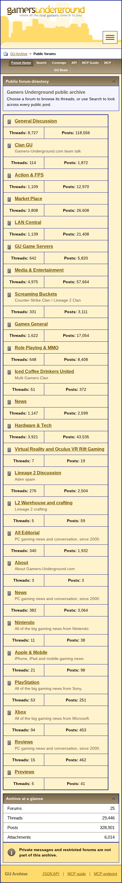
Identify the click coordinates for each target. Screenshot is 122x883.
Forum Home (21, 62)
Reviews (24, 742)
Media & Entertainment (39, 270)
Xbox (20, 712)
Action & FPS (29, 175)
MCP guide (77, 874)
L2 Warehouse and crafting (44, 502)
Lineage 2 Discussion (38, 472)
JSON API (50, 874)
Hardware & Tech (33, 425)
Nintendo (25, 622)
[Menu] (110, 37)
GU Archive (19, 54)
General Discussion (36, 121)
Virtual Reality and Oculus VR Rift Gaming (59, 449)
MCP (107, 62)
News (21, 401)
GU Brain (61, 70)
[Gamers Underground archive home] (47, 25)
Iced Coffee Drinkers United (44, 371)
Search (41, 62)
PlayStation (27, 682)
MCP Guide (90, 62)
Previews (24, 771)
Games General (31, 324)
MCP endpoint (105, 874)
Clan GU (24, 145)
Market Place (28, 198)
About (21, 562)
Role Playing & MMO (36, 347)
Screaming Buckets (36, 294)
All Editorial (27, 532)
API (74, 62)
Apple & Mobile (31, 652)
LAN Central (28, 222)
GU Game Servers (34, 246)
